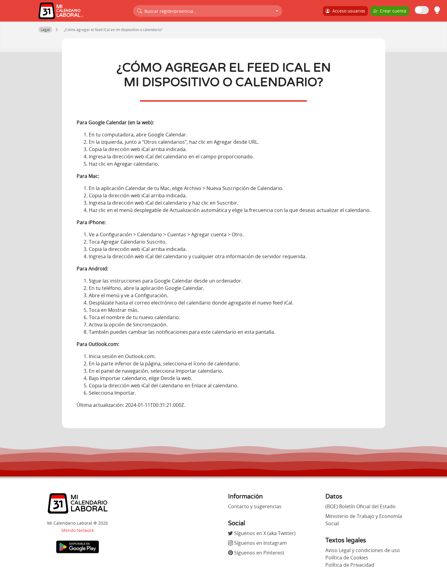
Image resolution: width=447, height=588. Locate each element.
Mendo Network (77, 530)
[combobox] (207, 11)
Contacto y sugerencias (255, 506)
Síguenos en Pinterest (258, 552)
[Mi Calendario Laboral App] (77, 546)
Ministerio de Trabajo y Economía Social (363, 520)
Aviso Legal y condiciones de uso (362, 550)
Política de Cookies (346, 557)
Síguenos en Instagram (260, 543)
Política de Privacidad (349, 565)
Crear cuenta (391, 11)
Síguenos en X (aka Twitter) (264, 533)
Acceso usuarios (347, 11)
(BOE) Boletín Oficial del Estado (360, 506)
